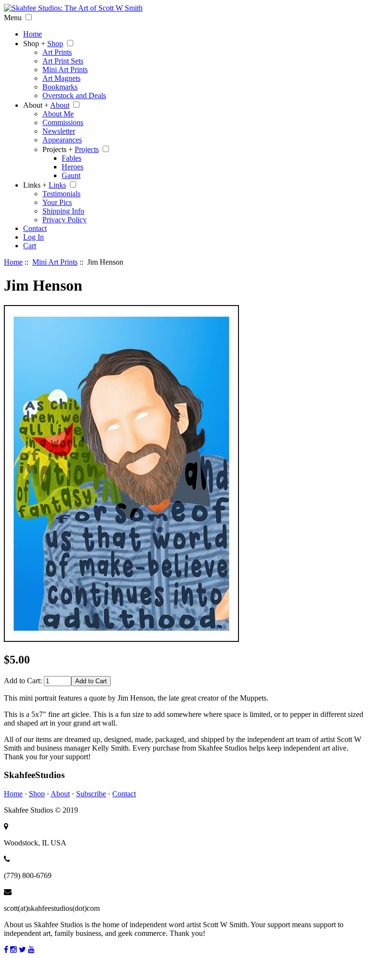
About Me (58, 114)
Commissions (62, 122)
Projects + (57, 149)
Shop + (34, 43)
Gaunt (71, 175)
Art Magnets (61, 78)
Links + (35, 185)
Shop (55, 43)
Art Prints (57, 52)
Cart (29, 246)
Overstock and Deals (74, 95)
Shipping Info (63, 211)
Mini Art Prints (65, 69)
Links (57, 185)
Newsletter (58, 131)
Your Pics (57, 202)
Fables (71, 158)
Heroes (72, 167)
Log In (33, 237)
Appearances (62, 140)
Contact (35, 228)
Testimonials (61, 194)
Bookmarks (60, 87)
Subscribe (91, 794)
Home (32, 34)
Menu (13, 17)
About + (36, 105)
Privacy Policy (64, 220)
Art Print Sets (62, 61)
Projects (87, 149)
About (59, 105)
